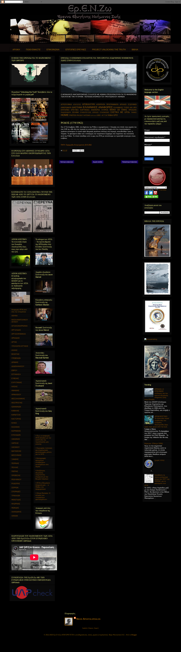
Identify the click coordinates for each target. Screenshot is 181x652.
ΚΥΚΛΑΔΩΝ (16, 435)
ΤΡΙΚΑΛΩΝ (15, 496)
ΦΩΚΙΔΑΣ (15, 508)
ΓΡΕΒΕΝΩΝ (16, 358)
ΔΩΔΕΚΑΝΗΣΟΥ (17, 366)
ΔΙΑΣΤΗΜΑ (77, 107)
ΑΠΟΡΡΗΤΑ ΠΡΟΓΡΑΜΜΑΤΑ (107, 104)
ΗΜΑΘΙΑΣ (15, 390)
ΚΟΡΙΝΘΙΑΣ (16, 431)
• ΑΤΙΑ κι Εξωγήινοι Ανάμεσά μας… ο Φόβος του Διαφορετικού (42, 486)
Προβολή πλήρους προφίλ (90, 628)
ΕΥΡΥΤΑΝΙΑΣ (16, 382)
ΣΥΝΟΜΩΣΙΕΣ (104, 112)
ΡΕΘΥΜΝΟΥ (16, 479)
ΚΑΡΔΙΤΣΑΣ (16, 415)
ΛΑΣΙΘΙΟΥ (15, 447)
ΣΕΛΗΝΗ (75, 112)
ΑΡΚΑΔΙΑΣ (15, 338)
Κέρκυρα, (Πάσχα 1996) (153, 443)
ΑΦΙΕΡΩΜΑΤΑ (66, 107)
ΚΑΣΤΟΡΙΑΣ (16, 419)
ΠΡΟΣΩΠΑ (133, 110)
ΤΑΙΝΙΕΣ (134, 112)
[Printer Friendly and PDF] (151, 197)
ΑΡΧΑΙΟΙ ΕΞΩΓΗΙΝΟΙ (128, 104)
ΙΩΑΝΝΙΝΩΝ (16, 407)
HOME (65, 115)
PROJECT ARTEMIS (83, 115)
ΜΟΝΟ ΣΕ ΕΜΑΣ (118, 110)
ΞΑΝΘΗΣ (15, 459)
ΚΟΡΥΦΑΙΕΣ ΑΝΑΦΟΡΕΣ (90, 110)
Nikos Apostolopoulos (88, 618)
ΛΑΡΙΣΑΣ (15, 443)
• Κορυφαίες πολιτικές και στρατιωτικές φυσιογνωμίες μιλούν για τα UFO (43, 451)
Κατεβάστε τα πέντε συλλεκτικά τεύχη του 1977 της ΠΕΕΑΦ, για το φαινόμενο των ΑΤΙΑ (157, 480)
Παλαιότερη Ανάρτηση (129, 162)
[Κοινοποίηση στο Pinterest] (83, 150)
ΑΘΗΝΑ (14, 316)
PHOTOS (72, 115)
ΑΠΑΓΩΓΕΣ (77, 104)
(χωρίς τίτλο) (159, 460)
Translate (162, 190)
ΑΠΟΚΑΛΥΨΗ (88, 104)
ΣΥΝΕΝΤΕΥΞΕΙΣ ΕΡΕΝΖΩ (89, 112)
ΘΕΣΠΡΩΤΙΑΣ (16, 403)
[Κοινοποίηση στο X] (78, 150)
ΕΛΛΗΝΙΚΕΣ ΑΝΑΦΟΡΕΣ (98, 107)
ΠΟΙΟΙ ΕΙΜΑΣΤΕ (33, 50)
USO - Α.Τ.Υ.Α (102, 115)
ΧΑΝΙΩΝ (14, 516)
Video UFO (113, 115)
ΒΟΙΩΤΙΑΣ (15, 354)
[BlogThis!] (76, 150)
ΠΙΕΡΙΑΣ (14, 471)
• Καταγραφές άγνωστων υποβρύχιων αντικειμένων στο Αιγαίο (42, 462)
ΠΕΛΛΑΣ (14, 467)
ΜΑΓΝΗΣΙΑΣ (16, 451)
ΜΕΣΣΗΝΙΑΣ (16, 455)
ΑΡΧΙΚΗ (16, 50)
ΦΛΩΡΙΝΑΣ (15, 504)
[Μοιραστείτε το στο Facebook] (80, 150)
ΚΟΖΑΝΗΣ (15, 427)
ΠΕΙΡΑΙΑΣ (15, 463)
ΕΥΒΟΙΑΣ (15, 378)
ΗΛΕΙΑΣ (14, 387)
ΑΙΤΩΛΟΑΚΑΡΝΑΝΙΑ (19, 326)
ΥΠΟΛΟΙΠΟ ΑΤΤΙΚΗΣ (19, 346)
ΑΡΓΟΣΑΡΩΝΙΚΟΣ (18, 334)
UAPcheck (94, 115)
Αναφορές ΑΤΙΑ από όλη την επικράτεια (19, 311)
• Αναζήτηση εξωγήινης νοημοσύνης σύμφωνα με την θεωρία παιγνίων (41, 475)
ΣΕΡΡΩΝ (14, 488)
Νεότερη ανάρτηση (66, 162)
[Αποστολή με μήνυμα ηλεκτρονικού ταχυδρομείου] (73, 150)
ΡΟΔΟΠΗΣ (15, 484)
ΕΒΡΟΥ (14, 370)
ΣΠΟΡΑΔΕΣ (16, 492)
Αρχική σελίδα (97, 162)
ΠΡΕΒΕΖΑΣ (15, 475)
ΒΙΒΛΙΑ (135, 50)
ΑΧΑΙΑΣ (14, 350)
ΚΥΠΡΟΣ (105, 110)
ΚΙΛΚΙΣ (14, 423)
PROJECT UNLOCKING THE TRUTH (109, 50)
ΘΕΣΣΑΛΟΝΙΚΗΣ (18, 399)
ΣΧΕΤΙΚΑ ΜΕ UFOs (120, 112)
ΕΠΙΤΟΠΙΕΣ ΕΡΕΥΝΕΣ (76, 50)
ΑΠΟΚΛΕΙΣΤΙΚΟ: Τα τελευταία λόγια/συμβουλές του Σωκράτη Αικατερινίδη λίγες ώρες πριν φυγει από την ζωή (156, 421)
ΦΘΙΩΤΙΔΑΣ (16, 500)
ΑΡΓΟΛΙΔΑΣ (16, 330)
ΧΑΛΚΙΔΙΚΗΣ (16, 512)
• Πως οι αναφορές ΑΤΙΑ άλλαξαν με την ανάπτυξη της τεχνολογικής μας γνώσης (43, 440)
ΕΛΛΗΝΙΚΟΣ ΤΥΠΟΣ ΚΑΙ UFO (125, 107)
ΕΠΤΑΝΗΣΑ (16, 374)
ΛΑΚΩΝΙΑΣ (15, 439)
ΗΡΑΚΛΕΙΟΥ (16, 395)
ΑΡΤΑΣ (14, 342)
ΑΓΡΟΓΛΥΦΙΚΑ (66, 104)
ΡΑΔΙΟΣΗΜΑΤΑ (66, 112)
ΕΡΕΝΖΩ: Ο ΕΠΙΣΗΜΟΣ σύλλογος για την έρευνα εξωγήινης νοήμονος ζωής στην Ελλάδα (156, 394)
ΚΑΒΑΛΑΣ (15, 411)
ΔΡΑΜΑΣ (14, 362)
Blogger (134, 635)
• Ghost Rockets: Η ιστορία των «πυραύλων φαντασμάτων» (42, 496)
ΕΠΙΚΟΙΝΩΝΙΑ (53, 50)
